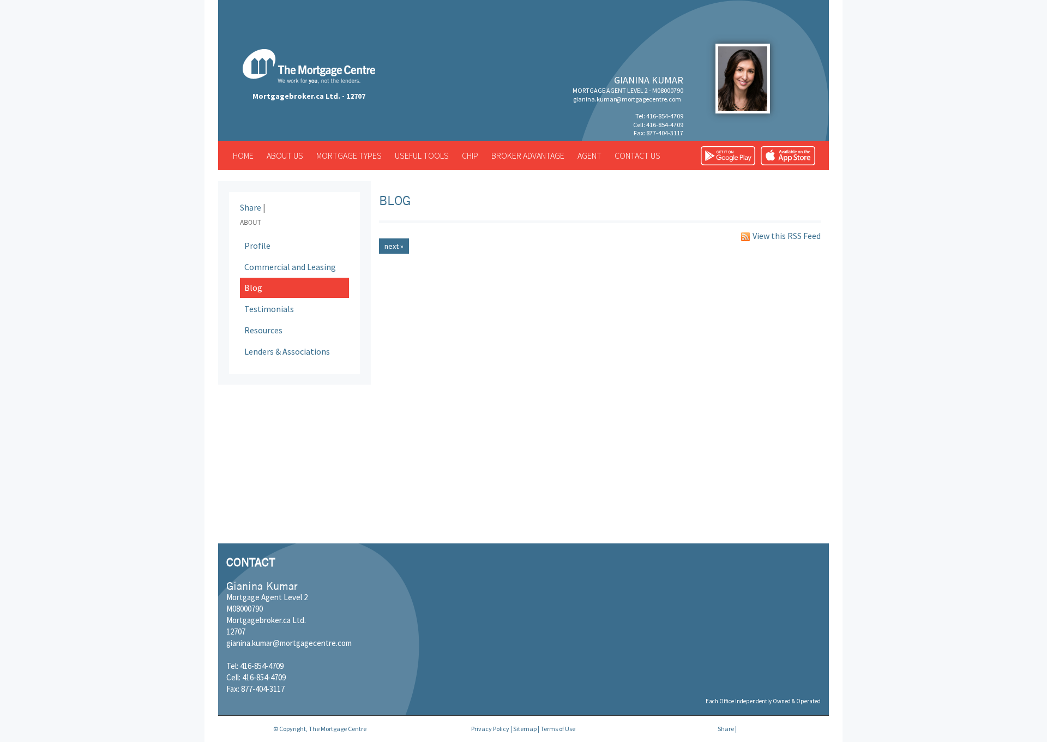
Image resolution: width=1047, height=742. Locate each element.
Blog (253, 287)
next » (394, 246)
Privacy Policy (490, 729)
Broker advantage (527, 155)
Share (250, 207)
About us (285, 155)
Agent (589, 155)
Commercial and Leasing (290, 266)
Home (243, 155)
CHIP (470, 155)
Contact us (637, 155)
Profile (257, 245)
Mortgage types (349, 155)
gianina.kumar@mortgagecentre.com (627, 99)
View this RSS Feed (787, 236)
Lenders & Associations (287, 351)
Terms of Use (557, 729)
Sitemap (525, 729)
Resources (263, 330)
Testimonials (269, 308)
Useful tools (422, 155)
